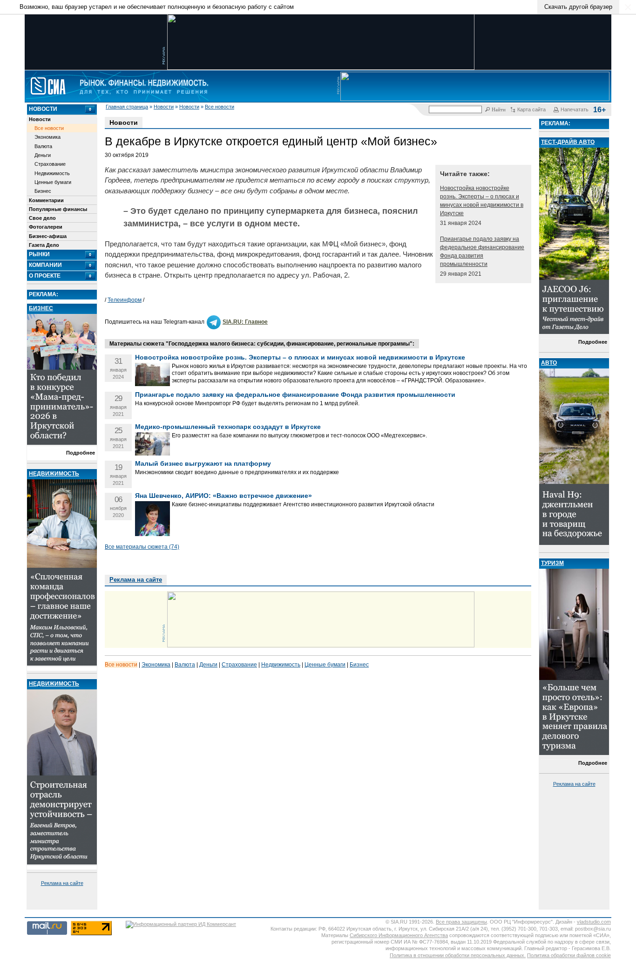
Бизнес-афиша (48, 236)
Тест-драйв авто (568, 142)
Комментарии (46, 200)
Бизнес (42, 191)
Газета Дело (44, 245)
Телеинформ (125, 300)
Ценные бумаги (52, 182)
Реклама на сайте (62, 883)
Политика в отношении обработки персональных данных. (458, 955)
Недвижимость (52, 173)
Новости (164, 106)
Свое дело (42, 218)
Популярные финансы (58, 209)
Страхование (50, 164)
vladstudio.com (594, 922)
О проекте (45, 275)
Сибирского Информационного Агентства (399, 935)
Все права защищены (461, 922)
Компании (45, 265)
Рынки (39, 254)
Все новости (219, 106)
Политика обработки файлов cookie (569, 955)
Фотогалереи (45, 227)
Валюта (43, 146)
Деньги (42, 155)
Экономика (47, 137)
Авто (549, 363)
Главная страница (127, 106)
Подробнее (80, 453)
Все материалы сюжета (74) (142, 547)
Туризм (552, 563)
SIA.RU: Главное (245, 322)
